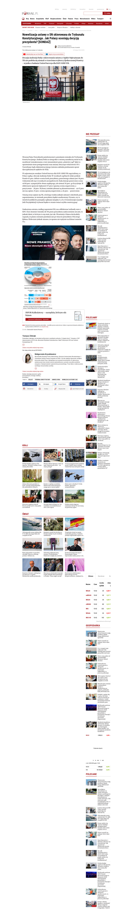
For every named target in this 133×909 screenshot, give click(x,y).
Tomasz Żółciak (26, 46)
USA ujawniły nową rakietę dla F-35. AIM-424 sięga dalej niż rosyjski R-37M (31, 534)
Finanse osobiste (40, 27)
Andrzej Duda (56, 379)
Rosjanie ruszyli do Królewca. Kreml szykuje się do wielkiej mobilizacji (53, 534)
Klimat (107, 23)
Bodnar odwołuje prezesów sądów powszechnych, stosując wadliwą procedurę (31, 375)
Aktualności (38, 23)
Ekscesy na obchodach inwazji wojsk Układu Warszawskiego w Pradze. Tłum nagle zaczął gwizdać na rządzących (53, 574)
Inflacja (83, 23)
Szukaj (108, 13)
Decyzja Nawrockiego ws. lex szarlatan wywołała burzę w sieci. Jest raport (53, 506)
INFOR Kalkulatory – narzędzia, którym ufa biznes (45, 314)
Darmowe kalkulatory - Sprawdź (38, 319)
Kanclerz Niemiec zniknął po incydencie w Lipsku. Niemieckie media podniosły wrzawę (31, 574)
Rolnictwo (90, 23)
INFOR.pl (57, 9)
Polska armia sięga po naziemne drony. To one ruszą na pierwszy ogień (74, 506)
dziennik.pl (64, 9)
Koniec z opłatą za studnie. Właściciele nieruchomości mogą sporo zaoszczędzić (52, 485)
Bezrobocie (99, 23)
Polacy (30, 379)
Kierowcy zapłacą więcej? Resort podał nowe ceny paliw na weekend (31, 506)
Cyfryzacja (69, 23)
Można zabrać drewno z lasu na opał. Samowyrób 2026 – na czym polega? (53, 465)
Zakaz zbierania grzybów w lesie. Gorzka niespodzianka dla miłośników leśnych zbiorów (31, 485)
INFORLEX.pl (73, 9)
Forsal (23, 30)
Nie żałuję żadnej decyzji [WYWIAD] (32, 350)
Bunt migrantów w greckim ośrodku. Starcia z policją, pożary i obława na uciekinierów (31, 554)
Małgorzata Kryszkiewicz (69, 46)
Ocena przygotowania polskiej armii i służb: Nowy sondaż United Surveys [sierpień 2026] (74, 465)
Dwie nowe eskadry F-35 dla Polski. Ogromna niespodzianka (73, 485)
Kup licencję (45, 326)
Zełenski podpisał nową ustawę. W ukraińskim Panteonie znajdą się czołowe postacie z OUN (53, 554)
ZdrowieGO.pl (82, 9)
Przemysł (51, 23)
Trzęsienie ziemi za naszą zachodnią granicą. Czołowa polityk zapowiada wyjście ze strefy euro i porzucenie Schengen (74, 534)
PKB (45, 23)
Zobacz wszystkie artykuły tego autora (32, 347)
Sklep (109, 9)
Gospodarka (27, 23)
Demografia (60, 23)
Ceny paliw (51, 27)
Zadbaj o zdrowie (75, 27)
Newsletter (91, 9)
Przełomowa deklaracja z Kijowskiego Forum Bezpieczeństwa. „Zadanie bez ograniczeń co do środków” (74, 574)
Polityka (76, 23)
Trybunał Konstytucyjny (42, 379)
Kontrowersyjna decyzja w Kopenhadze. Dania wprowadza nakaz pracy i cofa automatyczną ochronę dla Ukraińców (74, 554)
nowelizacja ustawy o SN (69, 379)
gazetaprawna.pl (100, 9)
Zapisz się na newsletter (56, 54)
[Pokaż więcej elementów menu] (110, 18)
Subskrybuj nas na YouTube (34, 54)
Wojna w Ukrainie (62, 27)
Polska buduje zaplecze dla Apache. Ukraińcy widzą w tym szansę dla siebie (31, 465)
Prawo (36, 30)
